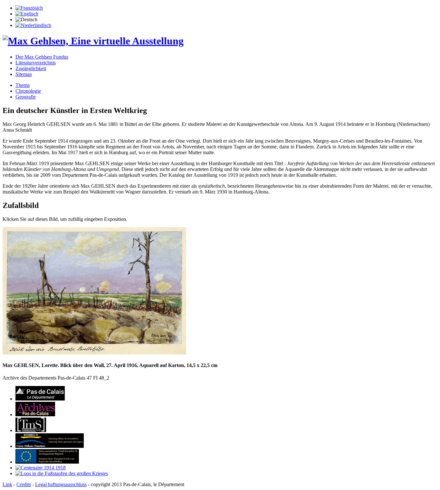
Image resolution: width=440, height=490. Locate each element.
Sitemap (23, 74)
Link (7, 484)
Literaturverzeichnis (35, 62)
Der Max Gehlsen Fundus (41, 57)
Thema (22, 85)
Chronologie (28, 91)
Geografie (25, 96)
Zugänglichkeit (30, 68)
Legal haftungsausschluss (61, 484)
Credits (23, 484)
